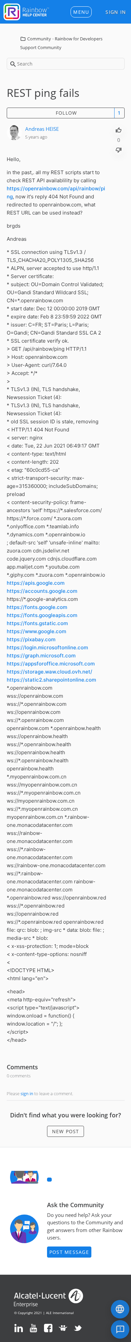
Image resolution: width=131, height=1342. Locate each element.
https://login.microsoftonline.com (47, 647)
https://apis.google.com (35, 583)
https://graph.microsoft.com (41, 655)
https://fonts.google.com (37, 607)
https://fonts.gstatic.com (37, 623)
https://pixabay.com (31, 639)
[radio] (119, 129)
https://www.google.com (36, 631)
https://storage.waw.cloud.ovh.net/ (49, 671)
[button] (81, 11)
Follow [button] (66, 113)
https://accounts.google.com (42, 591)
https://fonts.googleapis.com (42, 615)
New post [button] (65, 1131)
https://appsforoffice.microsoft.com (51, 663)
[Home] (26, 11)
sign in (26, 1093)
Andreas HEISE (42, 128)
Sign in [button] (115, 12)
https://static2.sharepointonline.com (51, 680)
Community (39, 39)
